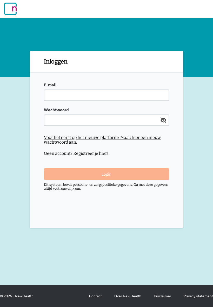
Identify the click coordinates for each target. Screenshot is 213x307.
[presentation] (106, 91)
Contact (95, 296)
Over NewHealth (127, 296)
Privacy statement (198, 296)
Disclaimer (162, 296)
